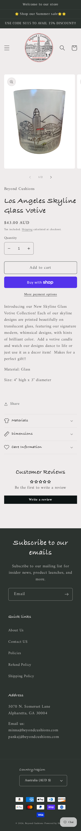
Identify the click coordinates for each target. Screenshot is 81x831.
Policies (14, 653)
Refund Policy (19, 665)
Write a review (40, 500)
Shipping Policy (21, 676)
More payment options (40, 294)
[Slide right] (51, 177)
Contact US (18, 642)
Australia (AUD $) (38, 780)
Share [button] (15, 404)
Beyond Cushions (34, 823)
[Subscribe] (66, 594)
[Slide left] (29, 177)
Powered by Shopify (54, 823)
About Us (16, 630)
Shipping (27, 229)
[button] (7, 48)
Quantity (10, 238)
